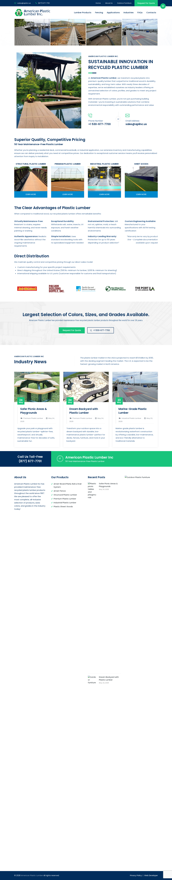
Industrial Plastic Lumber (65, 502)
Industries (129, 12)
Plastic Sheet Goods (63, 506)
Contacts (151, 12)
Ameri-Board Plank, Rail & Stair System (68, 485)
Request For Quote (146, 3)
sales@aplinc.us (24, 3)
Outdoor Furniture (124, 3)
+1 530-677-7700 (101, 330)
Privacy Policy (136, 875)
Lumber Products (82, 12)
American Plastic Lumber (32, 875)
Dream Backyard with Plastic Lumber (83, 411)
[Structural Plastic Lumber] (30, 178)
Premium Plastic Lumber (65, 498)
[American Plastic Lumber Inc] (32, 32)
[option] (32, 32)
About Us (109, 3)
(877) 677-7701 (30, 461)
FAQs (140, 12)
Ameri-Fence (60, 491)
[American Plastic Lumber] (32, 12)
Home (98, 3)
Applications (113, 12)
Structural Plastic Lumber (65, 494)
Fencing (99, 12)
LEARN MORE (31, 194)
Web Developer (151, 875)
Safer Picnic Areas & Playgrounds (33, 411)
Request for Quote (72, 330)
